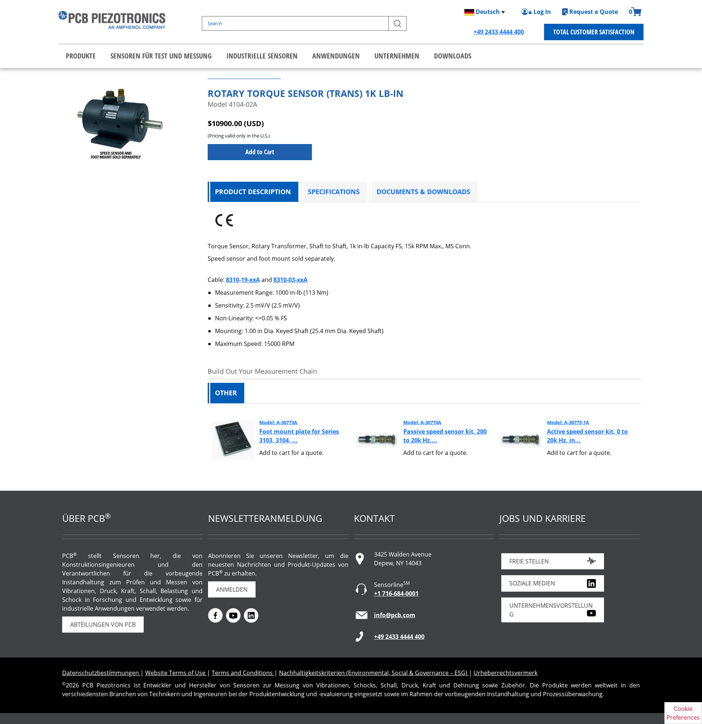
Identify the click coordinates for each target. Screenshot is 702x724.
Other (226, 392)
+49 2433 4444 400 (498, 32)
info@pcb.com (394, 615)
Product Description (253, 191)
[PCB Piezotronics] (111, 20)
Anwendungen (336, 56)
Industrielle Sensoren (262, 56)
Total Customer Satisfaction (593, 31)
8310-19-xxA (243, 280)
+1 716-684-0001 (396, 593)
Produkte (81, 56)
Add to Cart (259, 151)
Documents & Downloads (423, 191)
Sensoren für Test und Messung (161, 56)
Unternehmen (396, 56)
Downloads (452, 56)
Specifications (334, 191)
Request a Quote (593, 12)
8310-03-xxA (290, 280)
